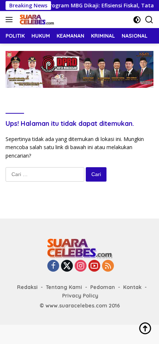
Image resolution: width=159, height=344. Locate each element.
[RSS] (108, 266)
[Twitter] (67, 266)
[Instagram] (81, 266)
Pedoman (102, 287)
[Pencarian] (149, 20)
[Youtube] (94, 266)
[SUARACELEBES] (35, 19)
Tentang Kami (64, 287)
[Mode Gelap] (137, 20)
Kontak (132, 287)
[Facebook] (53, 266)
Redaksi (27, 287)
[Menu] (11, 19)
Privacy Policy (80, 295)
